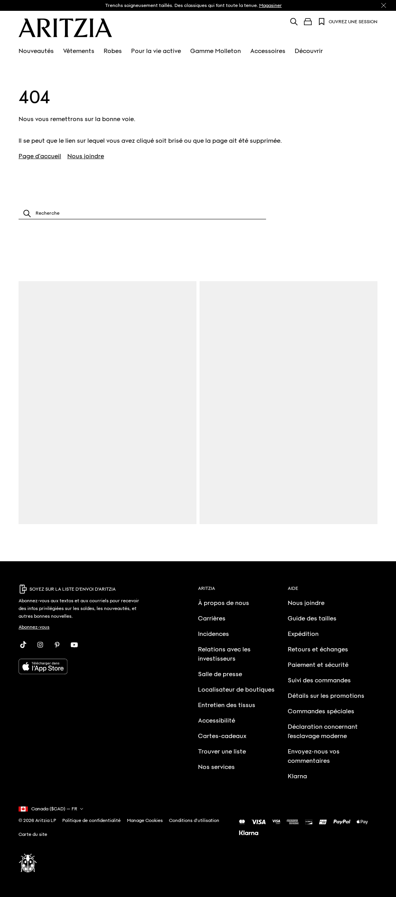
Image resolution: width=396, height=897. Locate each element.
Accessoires (267, 51)
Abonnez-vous (34, 627)
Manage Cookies (145, 820)
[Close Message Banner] (384, 5)
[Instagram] (40, 644)
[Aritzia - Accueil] (65, 28)
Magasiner (270, 5)
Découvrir (309, 51)
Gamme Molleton (215, 51)
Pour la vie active (156, 51)
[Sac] (308, 21)
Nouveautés (36, 51)
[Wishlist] (322, 21)
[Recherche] (294, 21)
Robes (113, 51)
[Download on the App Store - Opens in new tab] (81, 666)
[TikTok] (23, 644)
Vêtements (78, 51)
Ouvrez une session (353, 21)
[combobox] (142, 213)
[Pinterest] (57, 644)
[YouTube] (74, 644)
